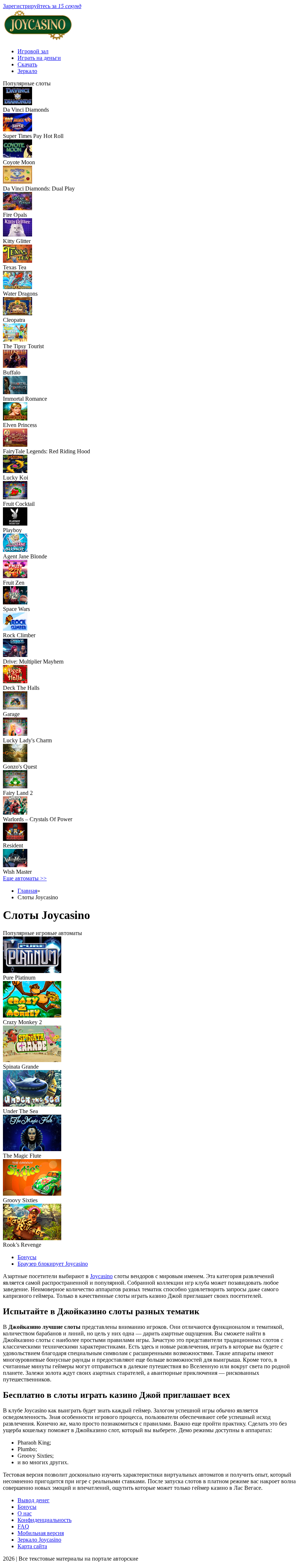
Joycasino (101, 1276)
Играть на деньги (39, 58)
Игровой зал (33, 51)
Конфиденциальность (44, 1520)
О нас (25, 1513)
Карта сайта (32, 1546)
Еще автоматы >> (25, 878)
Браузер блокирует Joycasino (53, 1264)
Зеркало (27, 71)
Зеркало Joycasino (39, 1540)
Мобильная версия (41, 1533)
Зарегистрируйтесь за (42, 6)
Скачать (27, 64)
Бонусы (27, 1257)
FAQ (23, 1526)
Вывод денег (34, 1500)
